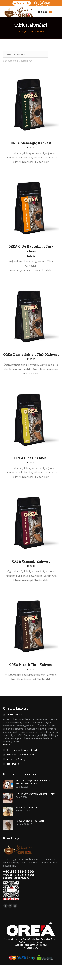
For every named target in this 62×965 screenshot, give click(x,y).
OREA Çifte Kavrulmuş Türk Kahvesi (31, 248)
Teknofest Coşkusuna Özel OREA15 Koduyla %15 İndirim (34, 782)
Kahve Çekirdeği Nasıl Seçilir (30, 820)
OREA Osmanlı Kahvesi (31, 561)
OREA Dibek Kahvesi (31, 458)
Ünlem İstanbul (39, 944)
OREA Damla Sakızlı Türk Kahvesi (31, 354)
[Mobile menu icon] (57, 12)
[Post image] (8, 784)
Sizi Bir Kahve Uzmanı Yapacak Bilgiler (35, 793)
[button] (54, 133)
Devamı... (8, 744)
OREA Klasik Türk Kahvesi (31, 665)
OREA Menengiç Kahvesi (31, 143)
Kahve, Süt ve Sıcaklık (27, 807)
